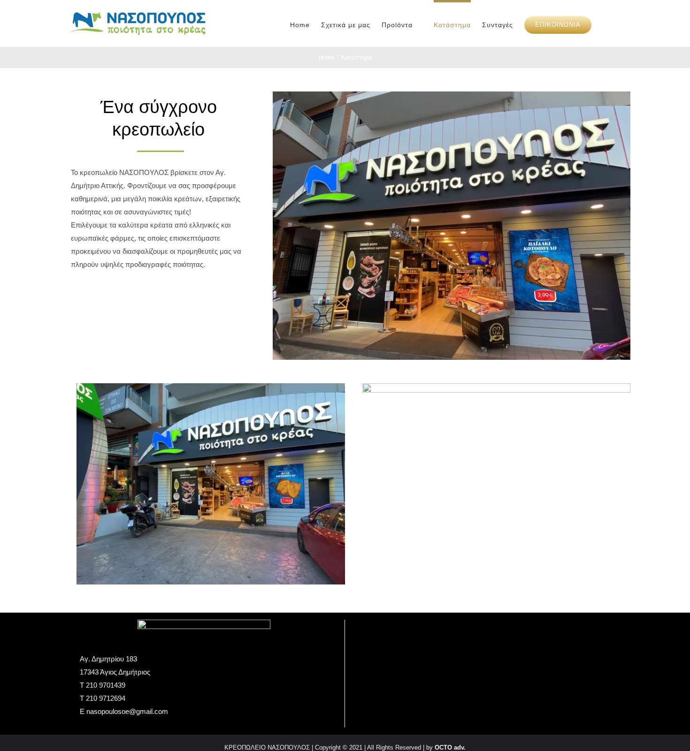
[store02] (211, 387)
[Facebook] (473, 649)
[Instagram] (486, 649)
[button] (605, 23)
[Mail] (498, 649)
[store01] (452, 95)
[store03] (496, 387)
